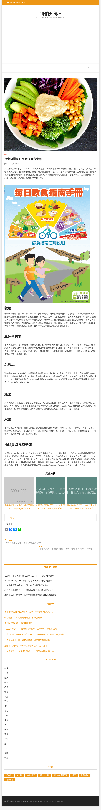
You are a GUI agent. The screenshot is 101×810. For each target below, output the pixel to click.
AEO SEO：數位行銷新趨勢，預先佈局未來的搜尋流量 (28, 580)
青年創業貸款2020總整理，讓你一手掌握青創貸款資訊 (28, 612)
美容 (6, 725)
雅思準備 (84, 775)
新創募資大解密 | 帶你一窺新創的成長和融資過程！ (26, 645)
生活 (6, 154)
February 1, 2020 (12, 164)
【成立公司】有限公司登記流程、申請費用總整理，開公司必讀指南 (34, 634)
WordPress (38, 801)
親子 (6, 743)
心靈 (6, 687)
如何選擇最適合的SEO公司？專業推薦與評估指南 (26, 585)
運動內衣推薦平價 (60, 775)
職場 (6, 734)
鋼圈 (74, 775)
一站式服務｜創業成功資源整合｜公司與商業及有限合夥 (29, 651)
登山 (6, 710)
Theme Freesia (28, 801)
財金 (6, 748)
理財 (6, 701)
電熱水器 (9, 780)
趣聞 (6, 753)
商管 (6, 673)
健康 (6, 668)
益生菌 (19, 775)
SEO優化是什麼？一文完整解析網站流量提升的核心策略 (29, 590)
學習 (6, 682)
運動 (6, 758)
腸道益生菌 (44, 775)
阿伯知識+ (50, 13)
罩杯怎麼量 (31, 775)
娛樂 (6, 678)
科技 (6, 715)
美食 (6, 729)
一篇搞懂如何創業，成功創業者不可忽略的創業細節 (27, 640)
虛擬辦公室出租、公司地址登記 (18, 623)
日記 (6, 696)
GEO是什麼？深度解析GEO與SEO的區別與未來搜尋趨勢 (29, 576)
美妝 (6, 720)
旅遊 (6, 692)
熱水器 (9, 775)
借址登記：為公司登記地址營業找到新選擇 (23, 617)
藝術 (6, 739)
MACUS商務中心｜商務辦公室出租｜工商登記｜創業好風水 (30, 629)
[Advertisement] (50, 38)
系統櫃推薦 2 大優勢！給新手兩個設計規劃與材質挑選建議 (30, 594)
